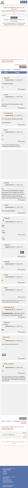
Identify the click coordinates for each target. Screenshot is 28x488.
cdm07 (6, 205)
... (12, 69)
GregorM (7, 218)
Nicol (5, 130)
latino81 (6, 78)
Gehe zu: (24, 432)
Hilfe (4, 472)
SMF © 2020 (9, 441)
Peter (6, 288)
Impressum (7, 480)
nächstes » (24, 65)
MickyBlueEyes (9, 307)
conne (6, 95)
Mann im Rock (9, 364)
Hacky (6, 275)
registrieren (14, 9)
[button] (23, 2)
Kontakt (6, 478)
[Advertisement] (14, 42)
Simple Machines (15, 441)
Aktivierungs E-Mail (14, 11)
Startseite (7, 470)
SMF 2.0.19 (4, 441)
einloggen (19, 7)
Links (5, 474)
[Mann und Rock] (3, 366)
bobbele (6, 262)
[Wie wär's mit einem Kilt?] (3, 220)
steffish (6, 183)
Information (7, 486)
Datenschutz (8, 482)
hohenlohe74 (8, 113)
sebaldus (7, 245)
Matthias (7, 322)
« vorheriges (17, 65)
